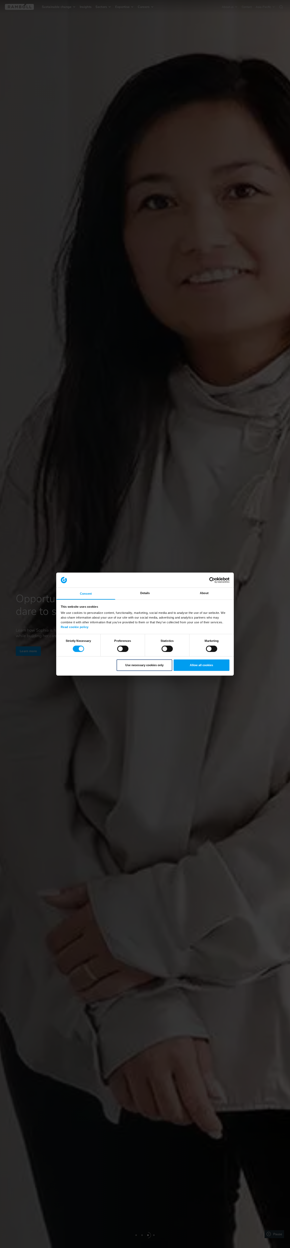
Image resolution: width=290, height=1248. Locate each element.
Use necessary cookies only (144, 665)
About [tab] (204, 593)
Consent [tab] (86, 593)
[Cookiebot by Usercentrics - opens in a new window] (212, 580)
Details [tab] (145, 593)
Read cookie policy (75, 627)
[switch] (122, 649)
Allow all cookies (201, 665)
